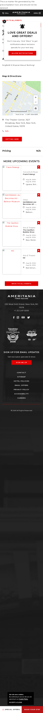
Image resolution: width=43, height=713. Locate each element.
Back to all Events (13, 20)
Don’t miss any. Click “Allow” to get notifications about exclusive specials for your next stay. (22, 44)
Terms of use (20, 114)
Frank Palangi (29, 174)
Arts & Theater (29, 228)
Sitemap (21, 377)
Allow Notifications (22, 53)
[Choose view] (35, 108)
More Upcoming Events (21, 161)
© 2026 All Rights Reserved (21, 410)
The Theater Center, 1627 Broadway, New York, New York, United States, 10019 (20, 123)
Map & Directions (11, 76)
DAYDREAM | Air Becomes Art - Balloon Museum (30, 203)
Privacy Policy (21, 389)
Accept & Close (15, 702)
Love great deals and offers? (22, 34)
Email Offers (21, 385)
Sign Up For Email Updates (21, 352)
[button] (12, 139)
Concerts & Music (30, 172)
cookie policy (23, 699)
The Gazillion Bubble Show (28, 231)
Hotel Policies (21, 381)
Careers (21, 398)
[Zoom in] (35, 97)
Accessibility (21, 394)
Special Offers (12, 709)
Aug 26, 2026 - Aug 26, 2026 (31, 180)
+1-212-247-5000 (5, 13)
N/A (7, 131)
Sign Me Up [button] (23, 363)
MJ (24, 258)
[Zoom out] (35, 102)
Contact (21, 372)
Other (25, 200)
